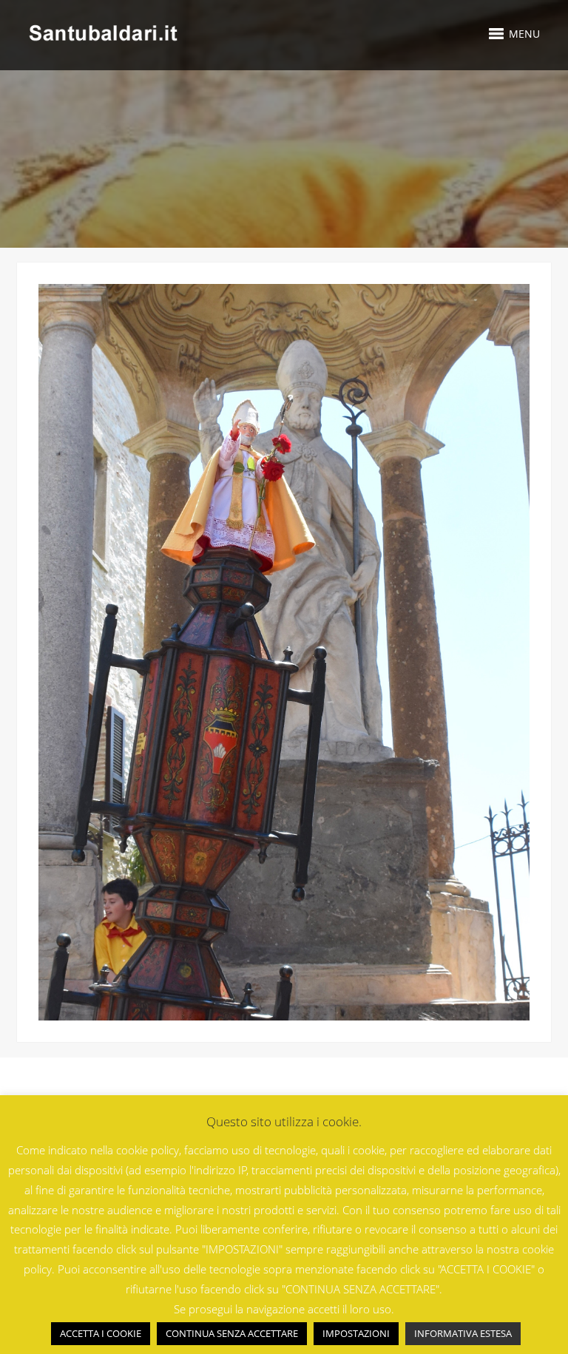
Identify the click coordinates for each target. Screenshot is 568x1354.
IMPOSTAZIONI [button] (356, 1333)
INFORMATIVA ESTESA (463, 1333)
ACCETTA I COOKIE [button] (100, 1333)
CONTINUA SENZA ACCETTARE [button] (232, 1333)
